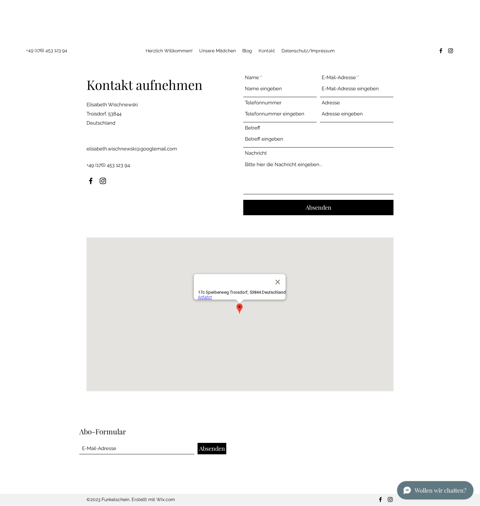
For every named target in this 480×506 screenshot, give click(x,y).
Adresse (331, 102)
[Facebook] (441, 50)
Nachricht (256, 153)
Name (252, 77)
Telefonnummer (263, 102)
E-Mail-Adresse (339, 77)
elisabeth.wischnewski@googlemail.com (132, 149)
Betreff (252, 128)
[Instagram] (450, 50)
